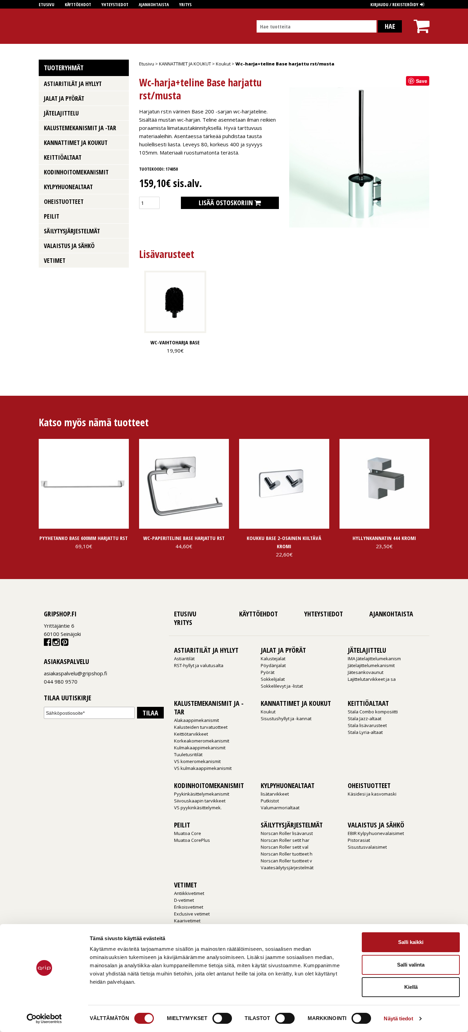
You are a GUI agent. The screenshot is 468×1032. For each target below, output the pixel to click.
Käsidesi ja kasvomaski (372, 794)
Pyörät (267, 672)
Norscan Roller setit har (285, 840)
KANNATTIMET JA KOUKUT (185, 64)
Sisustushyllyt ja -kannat (286, 718)
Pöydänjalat (273, 665)
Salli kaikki (410, 942)
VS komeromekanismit (197, 761)
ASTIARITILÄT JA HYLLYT (73, 83)
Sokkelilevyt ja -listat (282, 686)
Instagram (56, 643)
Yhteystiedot (114, 4)
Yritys (185, 4)
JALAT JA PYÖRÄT (64, 98)
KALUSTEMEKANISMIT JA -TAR (80, 128)
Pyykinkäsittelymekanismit (201, 794)
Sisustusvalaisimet (367, 847)
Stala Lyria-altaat (365, 732)
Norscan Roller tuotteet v (286, 861)
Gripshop (51, 26)
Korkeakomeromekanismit (201, 741)
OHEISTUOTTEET (64, 201)
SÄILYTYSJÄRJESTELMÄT (72, 231)
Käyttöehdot (78, 4)
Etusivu (46, 4)
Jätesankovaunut (365, 672)
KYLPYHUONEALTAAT (68, 187)
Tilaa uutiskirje (67, 698)
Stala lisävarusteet (367, 725)
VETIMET (54, 260)
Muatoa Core (187, 833)
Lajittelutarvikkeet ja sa (372, 679)
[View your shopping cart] (421, 20)
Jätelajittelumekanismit (371, 665)
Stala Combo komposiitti (373, 712)
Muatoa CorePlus (192, 840)
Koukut (223, 64)
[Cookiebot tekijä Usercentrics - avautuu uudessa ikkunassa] (44, 1018)
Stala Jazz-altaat (364, 718)
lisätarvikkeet (275, 794)
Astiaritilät (184, 658)
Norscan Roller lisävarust (287, 833)
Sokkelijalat (273, 679)
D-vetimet (184, 900)
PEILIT (51, 216)
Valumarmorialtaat (280, 807)
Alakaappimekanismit (196, 720)
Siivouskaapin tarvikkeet (199, 801)
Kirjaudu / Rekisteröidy (394, 4)
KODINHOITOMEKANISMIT (76, 172)
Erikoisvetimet (188, 907)
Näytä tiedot (398, 1018)
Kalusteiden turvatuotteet (200, 727)
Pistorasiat (359, 840)
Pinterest (64, 643)
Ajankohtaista (154, 4)
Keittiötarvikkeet (191, 734)
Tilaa (150, 712)
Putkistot (270, 801)
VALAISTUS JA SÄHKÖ (69, 246)
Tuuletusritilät (188, 754)
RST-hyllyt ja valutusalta (198, 665)
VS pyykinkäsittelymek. (198, 807)
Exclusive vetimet (192, 914)
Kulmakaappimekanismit (199, 748)
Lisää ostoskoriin (226, 202)
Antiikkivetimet (189, 893)
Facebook (47, 643)
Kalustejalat (273, 658)
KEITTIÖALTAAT (63, 157)
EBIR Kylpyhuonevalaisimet (376, 833)
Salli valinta (410, 965)
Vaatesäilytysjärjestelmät (287, 867)
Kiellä (411, 987)
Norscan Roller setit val (284, 847)
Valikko (121, 83)
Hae (390, 26)
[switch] (222, 1018)
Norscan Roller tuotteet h (286, 854)
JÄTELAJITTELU (61, 113)
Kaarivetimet (187, 921)
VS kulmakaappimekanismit (203, 768)
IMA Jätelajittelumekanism (374, 658)
